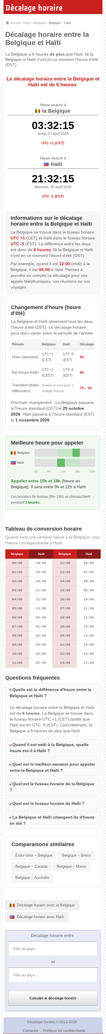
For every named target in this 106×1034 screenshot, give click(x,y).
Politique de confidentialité (64, 1031)
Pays (27, 23)
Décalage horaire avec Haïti (40, 917)
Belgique (40, 23)
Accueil (14, 23)
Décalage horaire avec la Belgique (45, 905)
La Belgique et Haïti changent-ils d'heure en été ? (52, 820)
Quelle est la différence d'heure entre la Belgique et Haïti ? (50, 692)
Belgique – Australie (32, 877)
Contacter (30, 1031)
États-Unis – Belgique (33, 855)
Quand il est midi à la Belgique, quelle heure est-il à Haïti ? (49, 747)
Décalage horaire (34, 8)
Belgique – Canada (31, 866)
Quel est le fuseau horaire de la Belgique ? (52, 786)
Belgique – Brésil (76, 855)
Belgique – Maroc (72, 866)
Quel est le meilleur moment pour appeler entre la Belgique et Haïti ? (52, 767)
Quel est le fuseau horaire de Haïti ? (48, 803)
